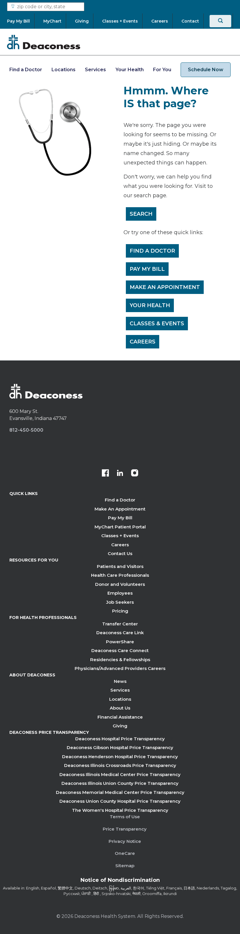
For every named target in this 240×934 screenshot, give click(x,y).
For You (162, 69)
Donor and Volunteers (120, 584)
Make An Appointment (165, 287)
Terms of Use (125, 816)
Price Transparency (125, 829)
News (120, 681)
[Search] (220, 21)
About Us (120, 708)
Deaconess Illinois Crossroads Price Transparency (120, 765)
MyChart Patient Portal (120, 527)
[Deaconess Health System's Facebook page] (105, 473)
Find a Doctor (25, 69)
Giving (120, 726)
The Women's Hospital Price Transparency (120, 810)
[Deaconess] (43, 42)
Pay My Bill (147, 269)
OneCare (125, 853)
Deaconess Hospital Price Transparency (120, 738)
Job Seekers (120, 602)
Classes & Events (157, 323)
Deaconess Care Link (120, 632)
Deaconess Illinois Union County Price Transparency (120, 783)
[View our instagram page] (135, 473)
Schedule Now (205, 69)
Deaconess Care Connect (120, 650)
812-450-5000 (26, 430)
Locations (64, 69)
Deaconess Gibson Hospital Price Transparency (120, 747)
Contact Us (120, 553)
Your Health (130, 69)
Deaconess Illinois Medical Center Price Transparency (120, 774)
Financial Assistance (120, 717)
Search (141, 214)
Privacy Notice (125, 841)
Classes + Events (120, 535)
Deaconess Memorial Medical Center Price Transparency (120, 792)
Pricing (120, 611)
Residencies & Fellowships (120, 659)
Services (95, 69)
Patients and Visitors (120, 566)
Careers (142, 341)
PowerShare (120, 641)
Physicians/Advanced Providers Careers (120, 668)
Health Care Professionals (120, 575)
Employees (120, 593)
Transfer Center (120, 624)
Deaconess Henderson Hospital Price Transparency (120, 756)
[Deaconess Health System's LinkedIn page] (120, 473)
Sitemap (124, 865)
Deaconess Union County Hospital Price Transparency (120, 801)
